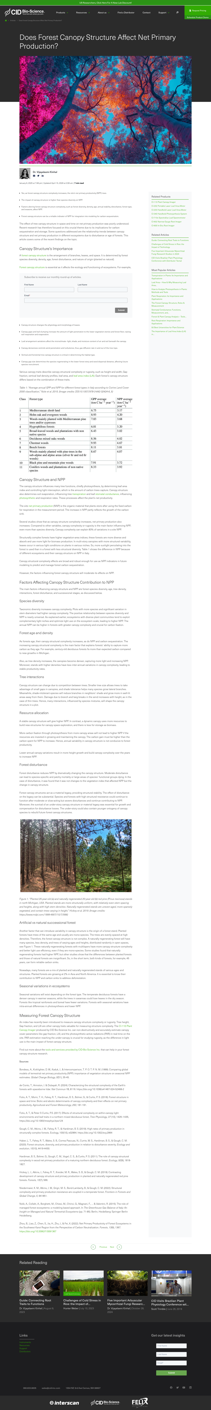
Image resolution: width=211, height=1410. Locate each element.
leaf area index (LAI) (84, 375)
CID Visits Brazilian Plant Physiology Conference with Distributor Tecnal (167, 259)
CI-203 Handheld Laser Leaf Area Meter (169, 210)
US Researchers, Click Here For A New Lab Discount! (105, 2)
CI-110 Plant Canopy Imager (164, 202)
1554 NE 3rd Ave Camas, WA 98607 (83, 1388)
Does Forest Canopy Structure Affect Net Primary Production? (40, 20)
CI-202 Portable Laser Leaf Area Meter (168, 206)
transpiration (79, 494)
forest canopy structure (34, 255)
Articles (13, 20)
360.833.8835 (29, 1388)
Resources (24, 1345)
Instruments (25, 1342)
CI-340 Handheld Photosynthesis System (169, 213)
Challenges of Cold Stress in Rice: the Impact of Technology (168, 245)
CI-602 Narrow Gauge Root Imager (167, 221)
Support (23, 1348)
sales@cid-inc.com (51, 1388)
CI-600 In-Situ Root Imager (163, 225)
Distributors (25, 1351)
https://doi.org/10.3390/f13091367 (37, 1231)
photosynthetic (27, 498)
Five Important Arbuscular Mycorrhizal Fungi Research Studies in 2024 (168, 252)
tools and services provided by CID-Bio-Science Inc (73, 1049)
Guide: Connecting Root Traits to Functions (170, 240)
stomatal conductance (107, 494)
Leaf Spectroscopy (72, 1293)
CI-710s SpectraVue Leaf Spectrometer (168, 217)
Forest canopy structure (32, 267)
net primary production (41, 506)
